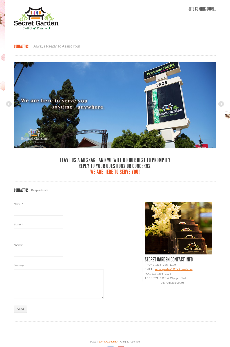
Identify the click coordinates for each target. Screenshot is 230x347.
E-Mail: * (18, 224)
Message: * (20, 265)
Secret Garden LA (108, 341)
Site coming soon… (202, 9)
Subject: (18, 245)
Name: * (18, 204)
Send (20, 309)
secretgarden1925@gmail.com (173, 269)
